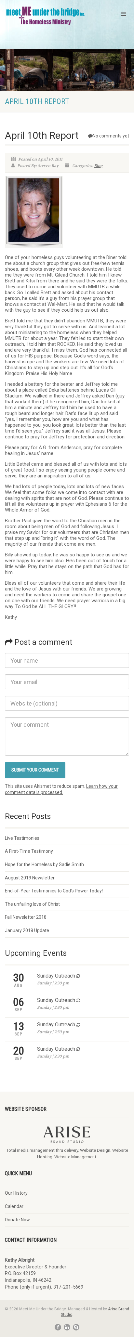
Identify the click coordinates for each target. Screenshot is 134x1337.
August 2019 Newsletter (30, 877)
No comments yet (111, 135)
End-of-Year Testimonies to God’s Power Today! (54, 890)
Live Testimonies (22, 838)
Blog (98, 165)
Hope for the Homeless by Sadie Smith (44, 864)
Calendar (14, 1206)
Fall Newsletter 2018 (26, 917)
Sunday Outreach (56, 976)
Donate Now (17, 1219)
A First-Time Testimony (29, 851)
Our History (16, 1193)
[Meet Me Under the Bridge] (45, 15)
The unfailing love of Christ (32, 904)
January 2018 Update (27, 930)
